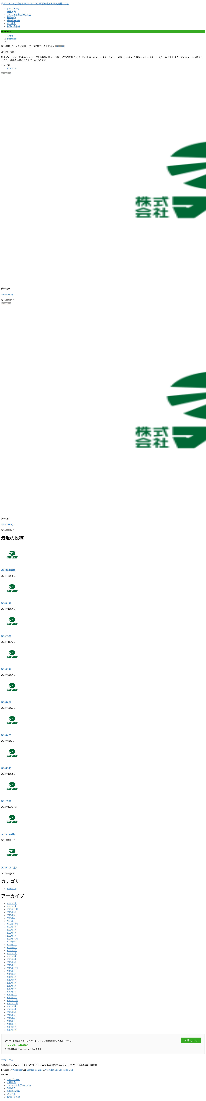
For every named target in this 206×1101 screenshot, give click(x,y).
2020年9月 (12, 956)
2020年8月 (12, 959)
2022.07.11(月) (8, 834)
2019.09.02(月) (7, 294)
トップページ (13, 1079)
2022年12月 (12, 924)
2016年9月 (12, 1006)
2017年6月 (12, 989)
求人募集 (11, 1094)
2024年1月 (12, 906)
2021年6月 (12, 947)
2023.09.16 (6, 669)
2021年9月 (12, 941)
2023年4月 (12, 918)
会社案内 (11, 1082)
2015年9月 (12, 1027)
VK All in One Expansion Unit (59, 1070)
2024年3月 (12, 903)
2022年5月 (12, 930)
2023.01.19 (6, 768)
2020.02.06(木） (7, 524)
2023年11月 (12, 909)
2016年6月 (12, 1012)
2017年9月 (12, 980)
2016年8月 (12, 1009)
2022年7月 (12, 927)
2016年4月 (12, 1018)
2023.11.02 (6, 636)
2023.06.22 (6, 702)
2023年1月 (12, 921)
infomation (59, 46)
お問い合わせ (13, 1097)
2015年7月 (12, 1030)
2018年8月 (12, 974)
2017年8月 (12, 983)
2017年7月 (12, 986)
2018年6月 (12, 977)
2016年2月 (12, 1021)
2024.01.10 (6, 603)
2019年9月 (12, 971)
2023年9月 (12, 912)
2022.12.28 (6, 801)
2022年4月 (12, 933)
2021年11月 (12, 939)
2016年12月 (12, 1000)
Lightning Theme (34, 1070)
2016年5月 (12, 1015)
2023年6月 (12, 915)
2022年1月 (12, 936)
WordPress (17, 1070)
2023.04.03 (6, 735)
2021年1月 (12, 953)
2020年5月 (12, 962)
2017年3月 (12, 994)
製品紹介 (11, 1088)
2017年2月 (12, 997)
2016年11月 (12, 1003)
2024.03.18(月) (8, 570)
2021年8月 (12, 944)
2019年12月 (12, 968)
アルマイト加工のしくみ (19, 1085)
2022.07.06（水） (9, 868)
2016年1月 (12, 1024)
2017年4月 (12, 991)
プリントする (7, 1060)
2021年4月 (12, 950)
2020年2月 (12, 965)
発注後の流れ (13, 1091)
